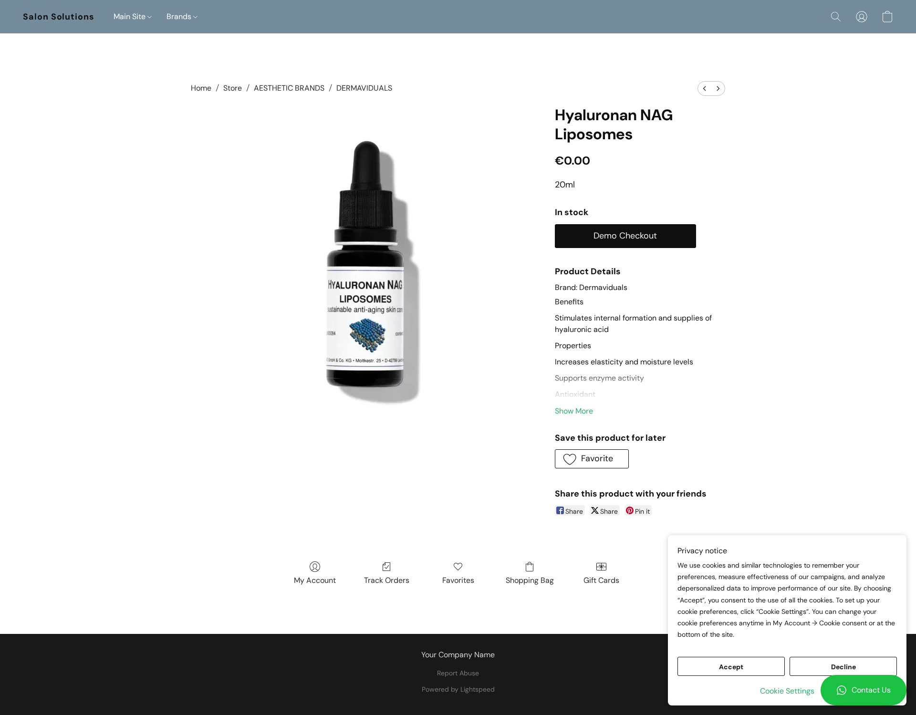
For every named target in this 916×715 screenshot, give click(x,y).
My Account (315, 580)
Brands (180, 16)
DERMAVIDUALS (364, 88)
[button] (863, 690)
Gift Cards (601, 580)
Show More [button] (574, 411)
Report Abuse (458, 673)
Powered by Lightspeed (458, 689)
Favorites (458, 580)
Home (201, 88)
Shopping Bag (530, 580)
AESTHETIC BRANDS (289, 88)
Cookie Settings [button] (787, 691)
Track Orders (386, 580)
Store (232, 88)
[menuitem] (704, 88)
